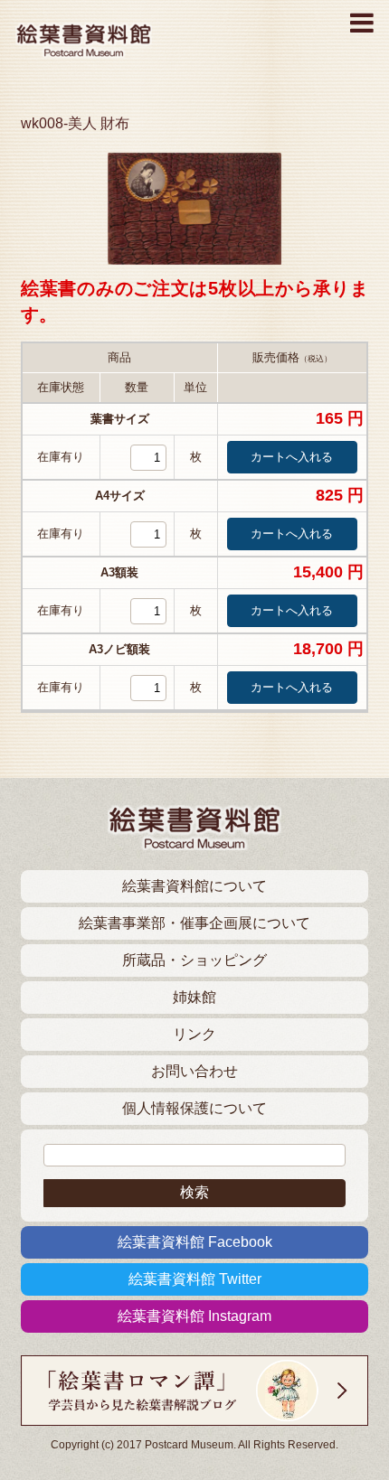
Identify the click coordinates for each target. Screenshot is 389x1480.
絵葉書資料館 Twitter (194, 1279)
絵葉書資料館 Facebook (195, 1242)
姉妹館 (194, 997)
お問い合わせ (194, 1071)
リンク (194, 1034)
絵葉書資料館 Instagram (194, 1316)
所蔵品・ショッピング (194, 960)
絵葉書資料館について (194, 886)
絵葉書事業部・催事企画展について (194, 923)
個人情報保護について (194, 1108)
